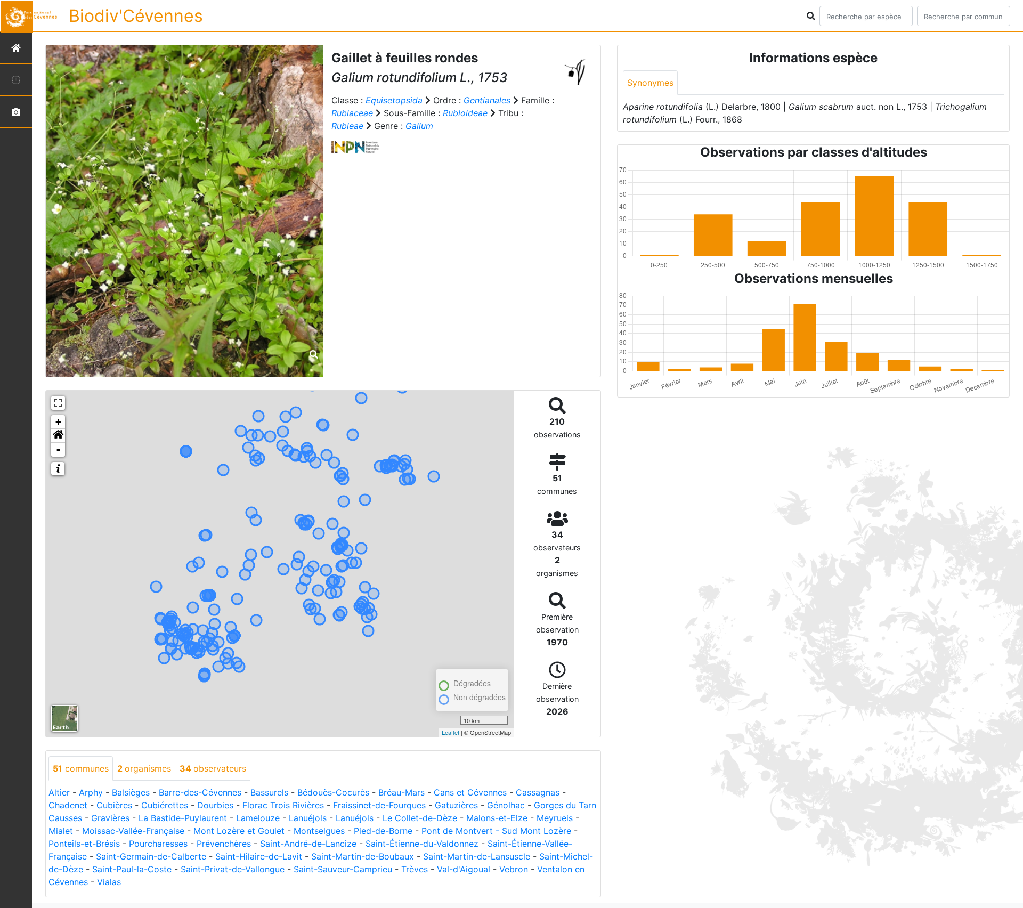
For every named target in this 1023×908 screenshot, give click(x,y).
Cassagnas (537, 792)
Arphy (91, 792)
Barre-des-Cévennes (200, 792)
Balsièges (131, 792)
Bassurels (269, 792)
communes (81, 768)
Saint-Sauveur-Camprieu (343, 869)
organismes (144, 768)
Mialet (60, 830)
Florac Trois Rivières (283, 805)
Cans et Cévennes (470, 792)
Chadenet (67, 805)
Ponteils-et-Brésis (84, 843)
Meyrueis (555, 818)
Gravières (110, 818)
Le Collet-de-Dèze (420, 818)
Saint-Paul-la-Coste (132, 869)
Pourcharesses (158, 843)
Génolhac (506, 805)
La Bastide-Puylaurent (183, 818)
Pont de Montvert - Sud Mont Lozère (496, 830)
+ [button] (58, 421)
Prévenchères (224, 843)
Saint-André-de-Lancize (308, 843)
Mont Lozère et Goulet (239, 830)
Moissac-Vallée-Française (133, 830)
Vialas (109, 882)
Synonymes (650, 82)
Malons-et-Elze (496, 818)
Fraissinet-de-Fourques (379, 805)
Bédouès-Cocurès (333, 792)
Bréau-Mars (401, 792)
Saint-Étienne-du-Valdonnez (422, 843)
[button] (58, 436)
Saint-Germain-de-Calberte (151, 856)
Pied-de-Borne (383, 830)
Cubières (114, 805)
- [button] (58, 449)
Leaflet (450, 732)
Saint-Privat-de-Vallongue (233, 869)
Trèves (414, 869)
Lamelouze (258, 818)
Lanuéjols (308, 818)
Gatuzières (456, 805)
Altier (59, 792)
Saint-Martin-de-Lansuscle (476, 856)
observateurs (213, 768)
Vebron (513, 869)
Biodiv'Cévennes (136, 15)
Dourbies (215, 805)
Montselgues (319, 830)
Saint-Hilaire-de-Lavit (258, 856)
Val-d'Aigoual (463, 869)
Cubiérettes (164, 805)
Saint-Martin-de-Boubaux (362, 856)
